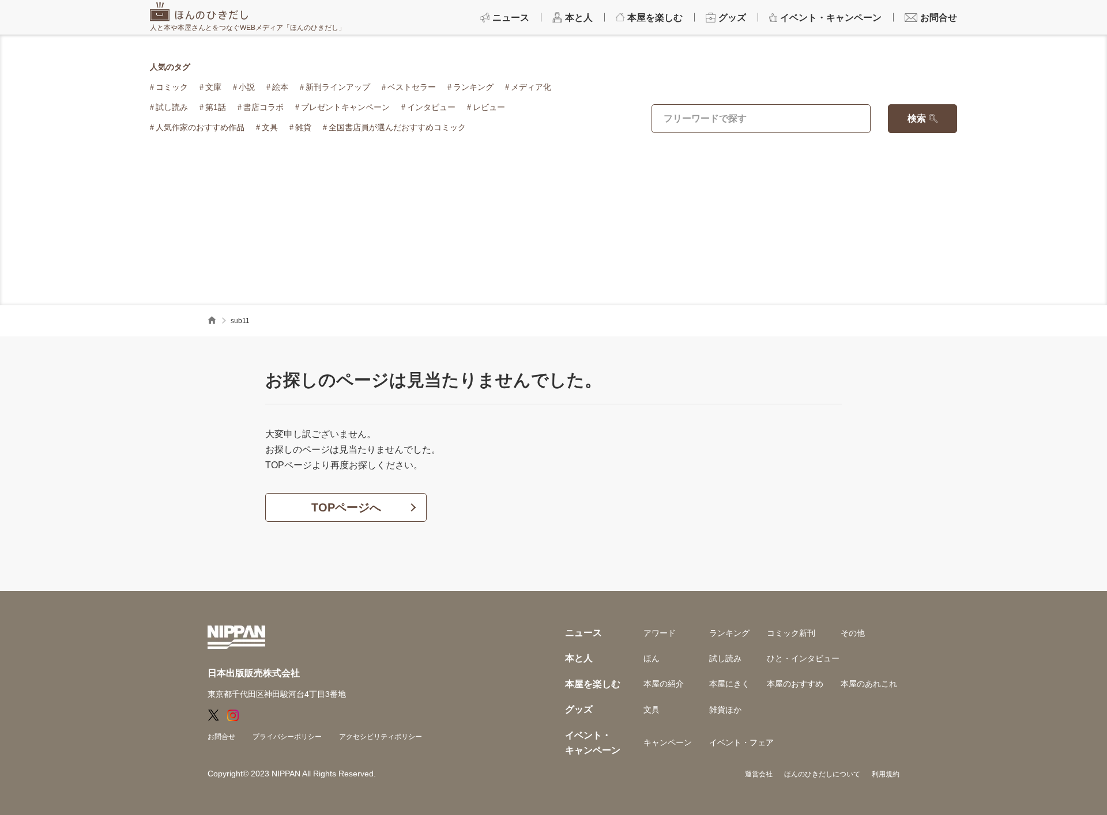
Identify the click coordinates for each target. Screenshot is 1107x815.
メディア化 (531, 87)
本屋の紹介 (663, 683)
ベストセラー (411, 87)
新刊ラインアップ (338, 87)
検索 (917, 118)
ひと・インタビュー (803, 658)
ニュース (583, 633)
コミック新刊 (791, 633)
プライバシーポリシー (287, 737)
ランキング (473, 87)
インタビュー (431, 107)
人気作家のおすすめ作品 (200, 127)
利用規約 (885, 774)
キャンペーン (667, 742)
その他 (853, 633)
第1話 (215, 107)
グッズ (579, 709)
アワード (659, 633)
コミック (172, 87)
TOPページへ (346, 507)
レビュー (489, 107)
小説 (247, 87)
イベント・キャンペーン (592, 742)
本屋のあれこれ (869, 683)
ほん (651, 658)
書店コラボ (263, 107)
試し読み (172, 107)
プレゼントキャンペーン (345, 107)
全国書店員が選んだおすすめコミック (397, 127)
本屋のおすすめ (795, 683)
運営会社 (759, 774)
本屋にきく (729, 683)
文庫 (213, 87)
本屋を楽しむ (592, 684)
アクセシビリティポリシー (380, 737)
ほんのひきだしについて (822, 774)
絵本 (280, 87)
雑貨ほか (725, 709)
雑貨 (303, 127)
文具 (270, 127)
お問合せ (221, 737)
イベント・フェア (741, 742)
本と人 (579, 658)
